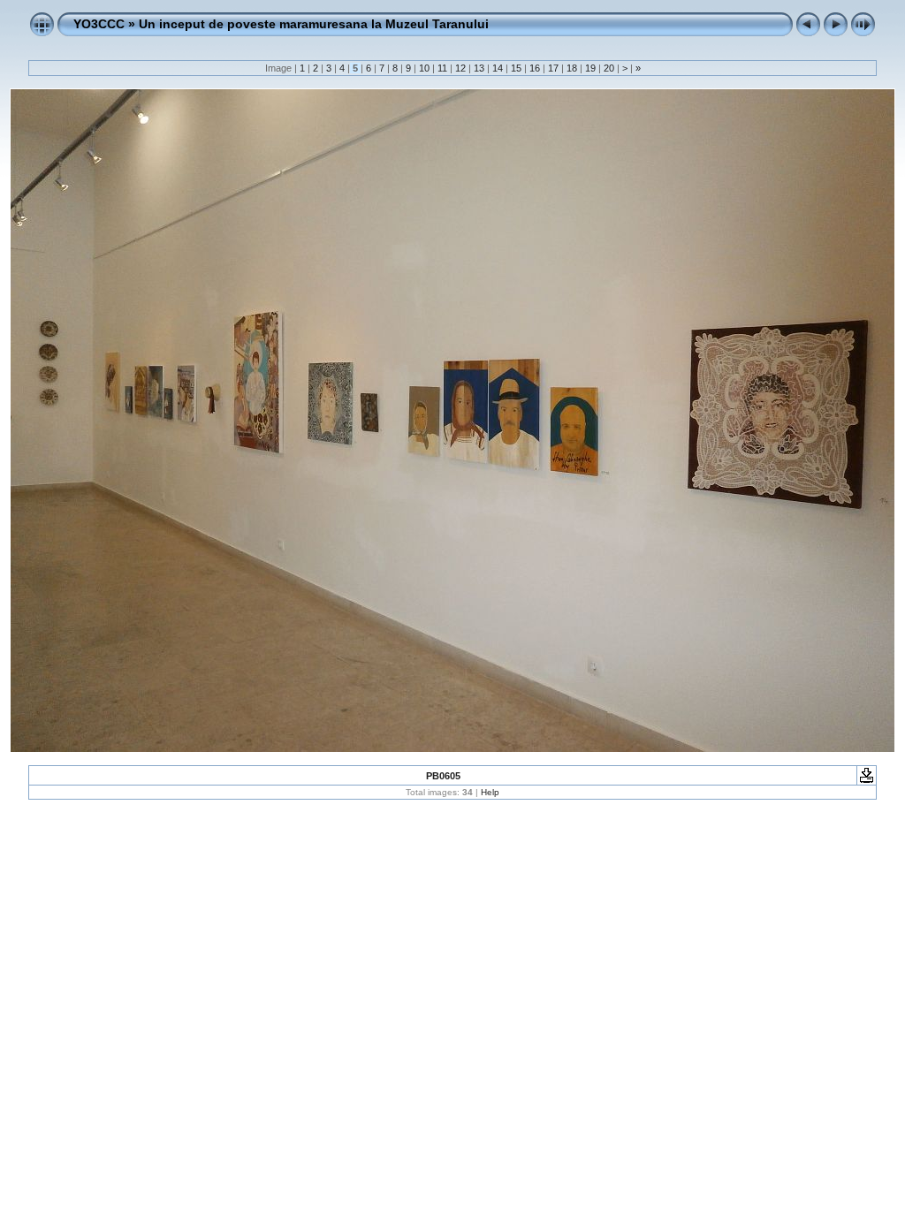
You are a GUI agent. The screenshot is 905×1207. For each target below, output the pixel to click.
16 (535, 68)
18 (572, 68)
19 (590, 68)
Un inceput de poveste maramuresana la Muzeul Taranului (314, 24)
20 (609, 68)
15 (516, 68)
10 (424, 68)
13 (479, 68)
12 (460, 68)
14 (498, 68)
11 (442, 68)
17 (553, 68)
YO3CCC (99, 24)
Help (490, 792)
